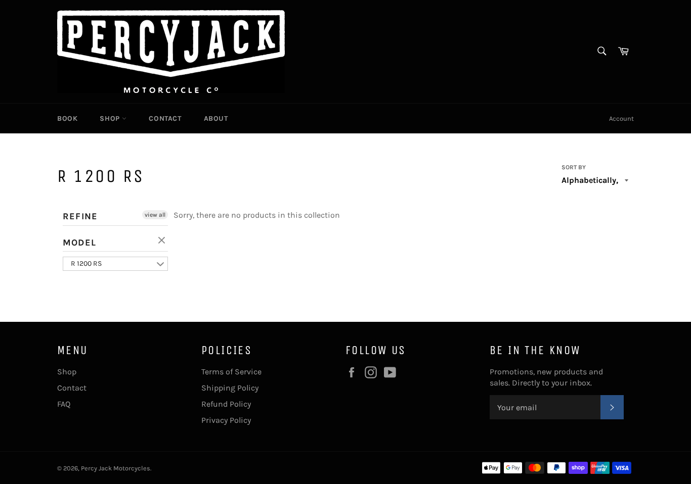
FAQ (63, 404)
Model (79, 242)
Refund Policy (226, 404)
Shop (111, 118)
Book (67, 118)
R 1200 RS (86, 263)
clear (163, 241)
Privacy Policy (226, 420)
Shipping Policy (229, 388)
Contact (165, 118)
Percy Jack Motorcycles (115, 468)
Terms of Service (231, 371)
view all (155, 214)
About (216, 118)
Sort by (574, 167)
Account (621, 118)
